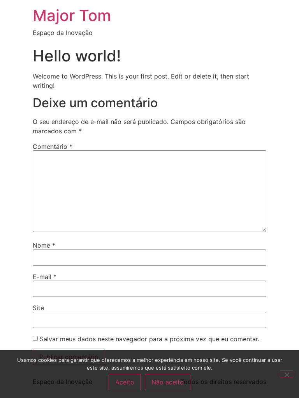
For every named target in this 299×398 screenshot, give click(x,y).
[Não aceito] (286, 373)
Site (38, 308)
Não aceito (167, 382)
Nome (44, 245)
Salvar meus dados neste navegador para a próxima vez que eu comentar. (149, 339)
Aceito (124, 382)
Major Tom (72, 15)
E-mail (44, 277)
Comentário (52, 146)
